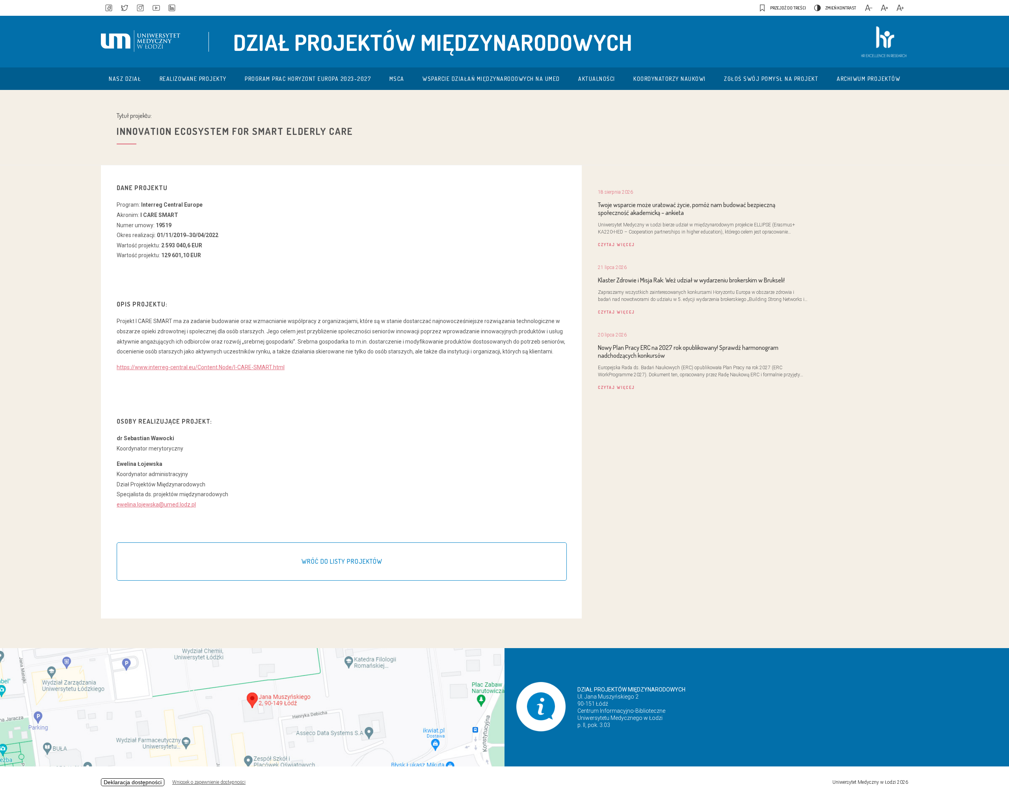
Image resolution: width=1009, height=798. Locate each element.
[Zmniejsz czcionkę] (869, 8)
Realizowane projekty (193, 78)
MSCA (396, 78)
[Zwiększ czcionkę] (900, 8)
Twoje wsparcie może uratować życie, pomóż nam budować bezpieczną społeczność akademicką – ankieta (686, 209)
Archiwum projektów (868, 78)
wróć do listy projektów (342, 561)
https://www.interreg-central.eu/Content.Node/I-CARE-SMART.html (201, 367)
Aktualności (596, 78)
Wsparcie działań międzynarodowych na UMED (491, 78)
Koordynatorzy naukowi (669, 78)
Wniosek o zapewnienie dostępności (209, 782)
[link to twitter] (124, 8)
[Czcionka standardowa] (884, 8)
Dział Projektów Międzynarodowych (433, 42)
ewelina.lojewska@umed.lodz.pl (156, 504)
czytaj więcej (616, 244)
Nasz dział (125, 78)
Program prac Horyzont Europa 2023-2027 (308, 78)
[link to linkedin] (172, 8)
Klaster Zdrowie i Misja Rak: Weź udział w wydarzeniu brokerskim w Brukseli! (691, 280)
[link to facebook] (109, 8)
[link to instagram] (140, 8)
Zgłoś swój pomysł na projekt (771, 78)
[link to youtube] (156, 8)
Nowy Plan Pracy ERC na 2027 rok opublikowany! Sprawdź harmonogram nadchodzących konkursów (688, 351)
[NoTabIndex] (142, 41)
